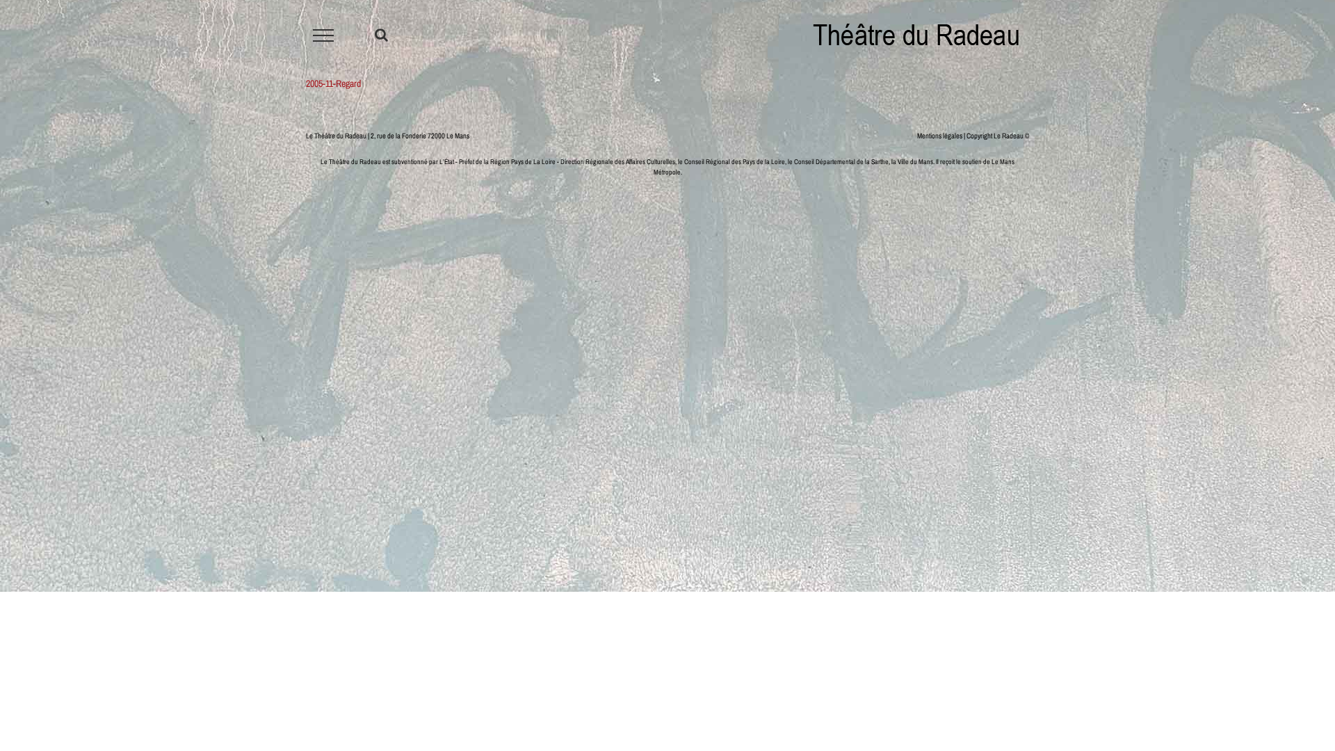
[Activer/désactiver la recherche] (381, 35)
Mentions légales (939, 135)
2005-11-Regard (333, 83)
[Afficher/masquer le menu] (324, 35)
